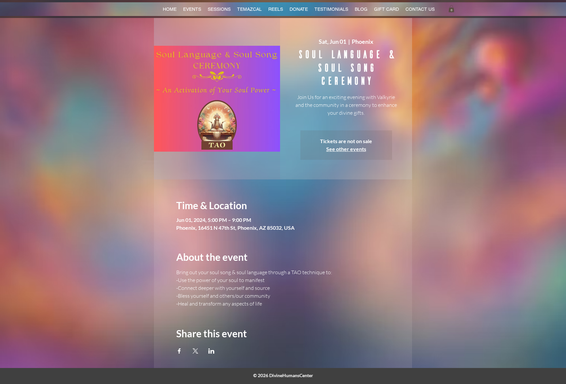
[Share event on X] (195, 351)
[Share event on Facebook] (179, 351)
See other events (346, 149)
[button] (451, 8)
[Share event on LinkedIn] (211, 351)
